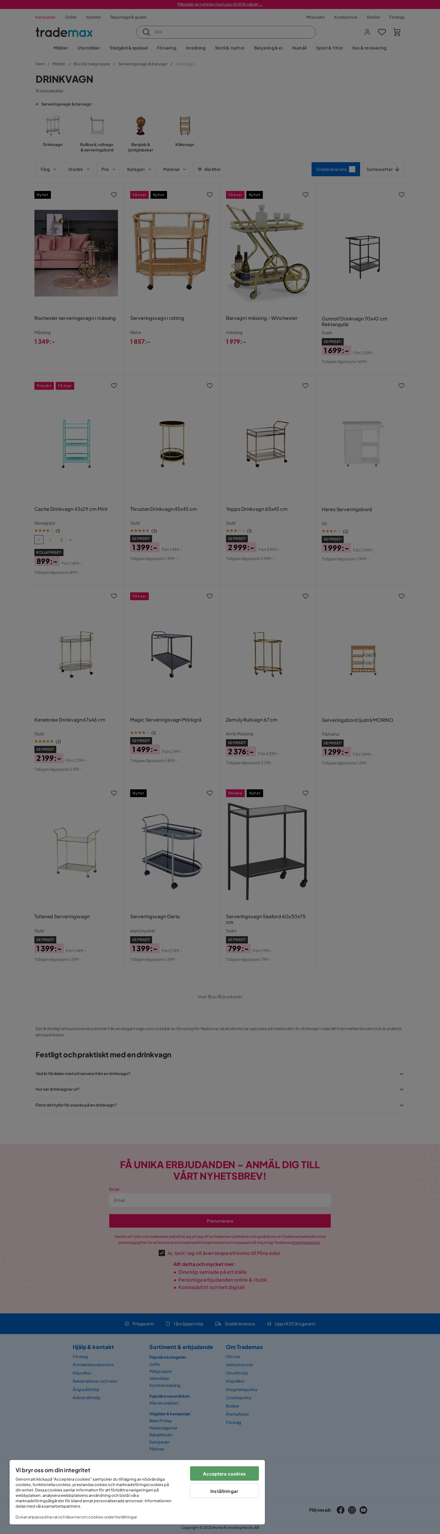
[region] (137, 1492)
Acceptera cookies (224, 1473)
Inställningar (224, 1491)
